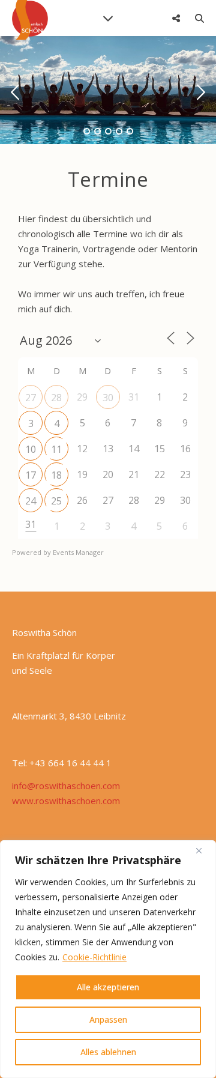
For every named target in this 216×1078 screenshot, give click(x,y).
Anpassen (108, 1019)
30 (108, 397)
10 (30, 449)
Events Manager (78, 552)
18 (56, 475)
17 (30, 475)
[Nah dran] (203, 850)
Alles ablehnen (108, 1052)
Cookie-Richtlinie (94, 957)
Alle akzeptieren (108, 987)
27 (30, 397)
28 (56, 397)
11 (56, 449)
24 (30, 500)
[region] (108, 959)
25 (56, 500)
